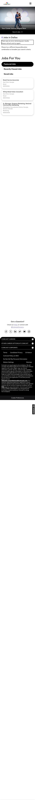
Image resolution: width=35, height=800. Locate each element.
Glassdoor (19, 331)
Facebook (6, 331)
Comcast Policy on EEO (11, 356)
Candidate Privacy (16, 352)
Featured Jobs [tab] (10, 64)
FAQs (16, 325)
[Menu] (30, 3)
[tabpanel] (17, 97)
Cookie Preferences (17, 398)
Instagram (29, 331)
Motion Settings (8, 362)
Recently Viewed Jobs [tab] (13, 69)
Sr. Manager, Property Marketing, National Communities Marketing (17, 104)
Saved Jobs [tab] (8, 74)
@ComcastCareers (17, 327)
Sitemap (29, 362)
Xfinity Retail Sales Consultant (13, 92)
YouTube (24, 331)
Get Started (10, 314)
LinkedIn (15, 331)
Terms (5, 352)
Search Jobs (16, 32)
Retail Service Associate (11, 80)
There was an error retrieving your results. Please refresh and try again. (15, 42)
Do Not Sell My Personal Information (15, 359)
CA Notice (28, 352)
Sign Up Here (10, 282)
